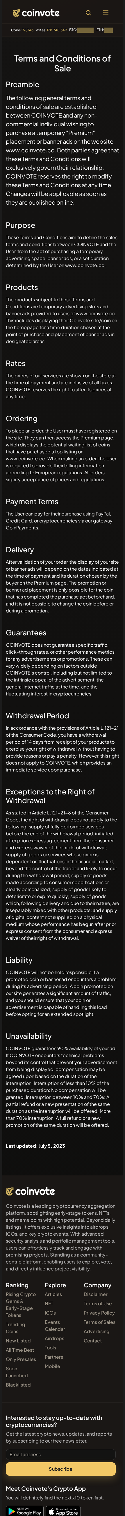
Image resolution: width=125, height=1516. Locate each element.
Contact (93, 1340)
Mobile (52, 1366)
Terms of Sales (99, 1322)
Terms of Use (98, 1303)
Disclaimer (96, 1294)
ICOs (50, 1313)
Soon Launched (17, 1371)
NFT (49, 1303)
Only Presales (21, 1359)
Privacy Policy (99, 1313)
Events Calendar (55, 1325)
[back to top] (108, 1503)
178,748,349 (57, 30)
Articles (53, 1294)
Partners (54, 1357)
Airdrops (54, 1338)
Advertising (97, 1331)
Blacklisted (18, 1385)
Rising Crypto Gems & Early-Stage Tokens (21, 1304)
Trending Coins (15, 1327)
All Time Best (20, 1350)
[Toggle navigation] (105, 12)
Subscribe (60, 1469)
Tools (50, 1347)
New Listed (18, 1340)
